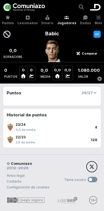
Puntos (8, 23)
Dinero (47, 23)
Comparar (89, 53)
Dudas (85, 23)
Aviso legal (16, 175)
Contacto (14, 181)
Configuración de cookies (28, 187)
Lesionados (27, 23)
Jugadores (66, 23)
